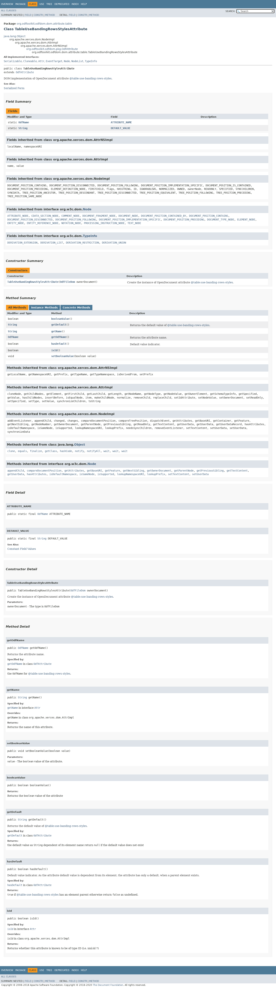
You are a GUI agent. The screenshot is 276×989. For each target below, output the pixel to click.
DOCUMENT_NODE (128, 215)
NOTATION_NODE (71, 223)
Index (75, 4)
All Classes (8, 10)
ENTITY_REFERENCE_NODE (42, 223)
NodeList (77, 61)
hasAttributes (36, 474)
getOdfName (58, 336)
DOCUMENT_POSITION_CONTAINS (208, 215)
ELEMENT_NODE (246, 219)
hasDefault (58, 343)
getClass (51, 451)
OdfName (23, 122)
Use (41, 4)
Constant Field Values (21, 548)
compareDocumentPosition (44, 470)
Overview (7, 4)
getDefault (58, 324)
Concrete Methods (76, 307)
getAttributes (74, 470)
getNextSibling (133, 470)
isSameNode (86, 474)
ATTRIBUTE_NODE (17, 215)
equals (22, 451)
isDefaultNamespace (62, 474)
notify (79, 451)
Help (84, 4)
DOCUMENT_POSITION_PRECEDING (184, 219)
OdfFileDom (67, 281)
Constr (38, 15)
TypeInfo (91, 61)
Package (20, 4)
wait (106, 451)
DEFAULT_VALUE (120, 128)
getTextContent (237, 470)
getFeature (112, 470)
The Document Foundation (108, 985)
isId (54, 350)
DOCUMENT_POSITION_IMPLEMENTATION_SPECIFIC (130, 219)
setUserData (200, 474)
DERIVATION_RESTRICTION (82, 242)
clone (11, 451)
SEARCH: (230, 11)
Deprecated (61, 4)
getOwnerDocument (159, 470)
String (22, 128)
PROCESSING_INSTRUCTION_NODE (104, 223)
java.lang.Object (14, 36)
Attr (41, 61)
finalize (36, 451)
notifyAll (93, 451)
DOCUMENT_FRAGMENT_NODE (98, 215)
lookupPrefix (156, 474)
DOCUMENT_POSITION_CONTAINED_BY (163, 215)
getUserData (15, 474)
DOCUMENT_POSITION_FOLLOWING (75, 219)
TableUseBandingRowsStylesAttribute (32, 281)
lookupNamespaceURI (130, 474)
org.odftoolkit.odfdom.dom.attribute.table (44, 23)
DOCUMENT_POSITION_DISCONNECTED (29, 219)
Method (50, 15)
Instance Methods (44, 307)
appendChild (15, 470)
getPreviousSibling (210, 470)
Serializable (13, 61)
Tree (49, 4)
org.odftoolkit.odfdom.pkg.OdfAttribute (52, 48)
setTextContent (178, 474)
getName (56, 331)
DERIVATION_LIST (51, 242)
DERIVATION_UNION (114, 242)
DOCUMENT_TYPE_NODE (220, 219)
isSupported (105, 474)
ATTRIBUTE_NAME (121, 122)
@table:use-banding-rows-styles (90, 78)
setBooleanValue (62, 356)
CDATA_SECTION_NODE (44, 215)
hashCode (66, 451)
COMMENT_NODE (70, 215)
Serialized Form (14, 88)
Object (79, 444)
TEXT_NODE (134, 223)
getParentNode (184, 470)
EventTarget (54, 61)
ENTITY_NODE (15, 223)
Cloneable (30, 61)
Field (28, 15)
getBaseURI (94, 470)
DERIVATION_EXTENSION (22, 242)
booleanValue (60, 318)
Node (67, 61)
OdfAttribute (25, 72)
